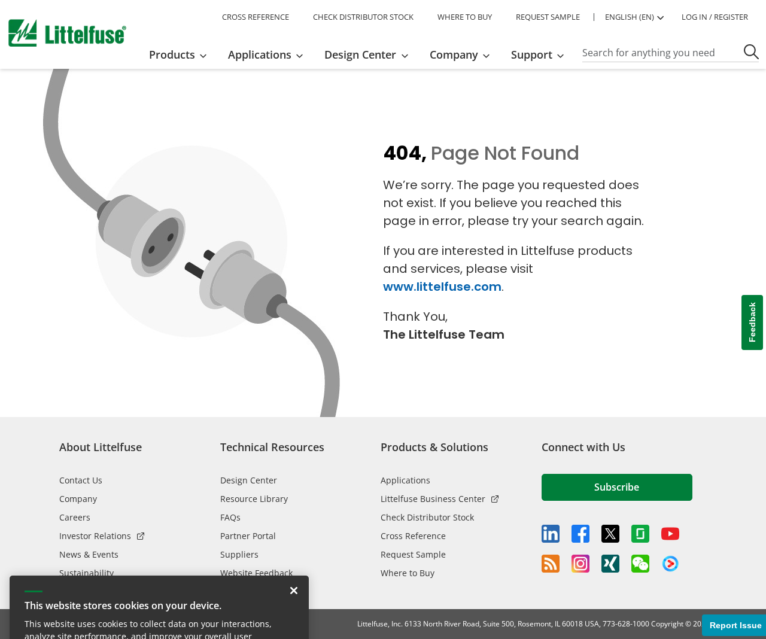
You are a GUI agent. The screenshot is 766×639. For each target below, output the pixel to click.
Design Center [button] (360, 54)
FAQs (230, 517)
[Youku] (670, 564)
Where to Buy (407, 573)
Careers (74, 517)
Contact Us (80, 480)
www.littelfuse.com (442, 286)
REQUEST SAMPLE (548, 16)
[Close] (294, 543)
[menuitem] (181, 54)
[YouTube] (670, 534)
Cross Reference (413, 535)
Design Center (248, 480)
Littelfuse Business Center (433, 498)
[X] (610, 534)
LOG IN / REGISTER (715, 16)
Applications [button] (259, 54)
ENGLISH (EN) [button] (629, 16)
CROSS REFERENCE (255, 16)
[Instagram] (580, 564)
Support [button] (531, 54)
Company (78, 498)
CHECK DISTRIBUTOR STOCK (363, 16)
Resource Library (254, 498)
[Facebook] (580, 534)
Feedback (752, 323)
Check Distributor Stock (427, 517)
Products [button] (172, 54)
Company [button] (454, 54)
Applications (405, 480)
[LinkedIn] (551, 534)
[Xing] (610, 564)
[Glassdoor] (640, 534)
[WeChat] (640, 564)
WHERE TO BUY (464, 16)
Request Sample (413, 554)
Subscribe (616, 487)
